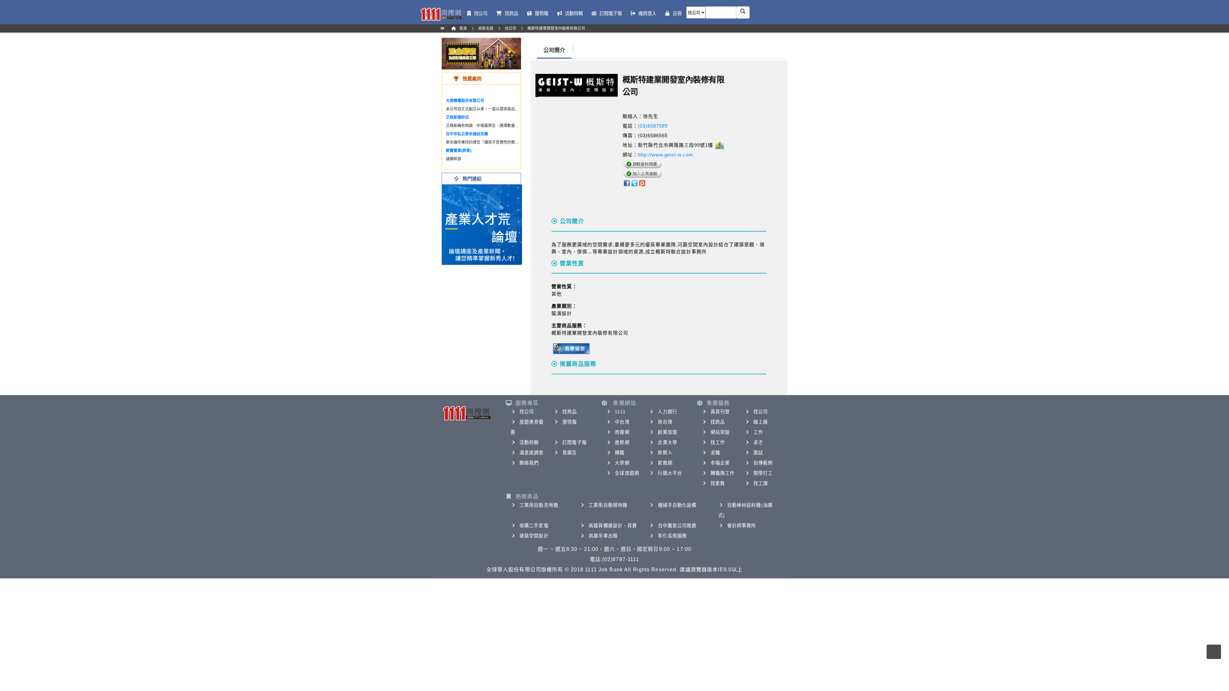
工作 (758, 432)
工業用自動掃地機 (608, 505)
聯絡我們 (529, 462)
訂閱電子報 (574, 442)
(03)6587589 (653, 126)
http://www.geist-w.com (665, 154)
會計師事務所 (741, 525)
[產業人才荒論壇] (482, 224)
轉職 (619, 452)
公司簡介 (554, 50)
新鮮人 (665, 452)
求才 (758, 442)
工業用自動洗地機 (538, 505)
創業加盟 (667, 432)
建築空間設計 (534, 535)
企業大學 (667, 442)
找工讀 (760, 483)
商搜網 (622, 432)
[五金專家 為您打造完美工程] (481, 53)
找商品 (569, 411)
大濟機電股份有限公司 (465, 101)
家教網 (665, 462)
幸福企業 (720, 462)
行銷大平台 (670, 473)
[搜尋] (743, 12)
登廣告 (569, 452)
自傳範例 (763, 462)
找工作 (718, 442)
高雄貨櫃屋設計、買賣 (613, 525)
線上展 (760, 422)
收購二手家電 (534, 525)
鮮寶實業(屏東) (458, 150)
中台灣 (622, 422)
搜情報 (569, 422)
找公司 (526, 411)
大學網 (622, 462)
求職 (715, 452)
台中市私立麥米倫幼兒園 (467, 134)
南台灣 (665, 422)
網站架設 (720, 432)
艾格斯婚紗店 (457, 117)
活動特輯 (529, 442)
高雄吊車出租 (603, 535)
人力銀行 (667, 411)
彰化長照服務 (672, 535)
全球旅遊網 (627, 473)
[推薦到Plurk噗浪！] (642, 183)
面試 (758, 452)
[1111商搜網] (441, 13)
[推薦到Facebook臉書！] (627, 183)
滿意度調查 (531, 452)
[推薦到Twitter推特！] (635, 183)
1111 (620, 411)
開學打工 (763, 473)
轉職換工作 (723, 473)
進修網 (622, 442)
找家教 (718, 483)
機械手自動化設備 (677, 505)
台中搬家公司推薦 (677, 525)
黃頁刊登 (720, 411)
